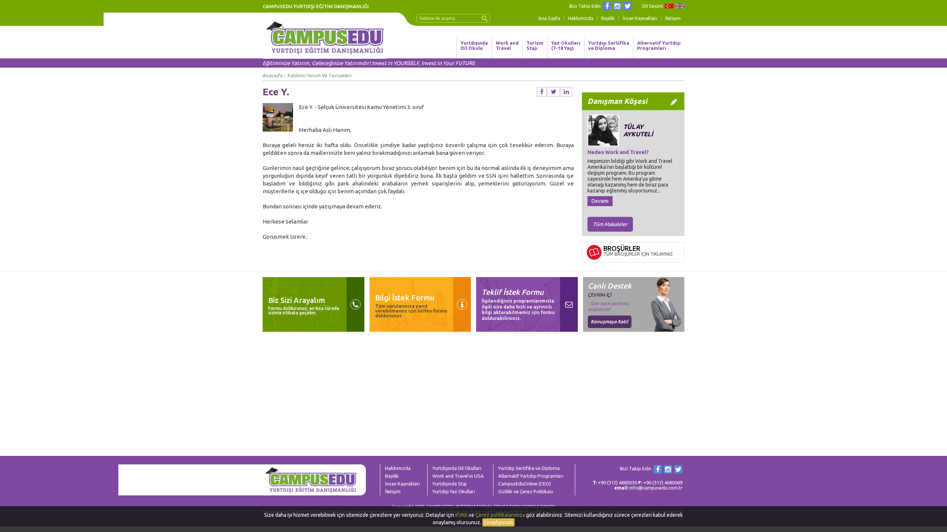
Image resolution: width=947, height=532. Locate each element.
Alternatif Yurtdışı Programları (659, 45)
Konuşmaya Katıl (609, 321)
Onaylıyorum (498, 522)
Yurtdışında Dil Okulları (456, 468)
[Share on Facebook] (542, 92)
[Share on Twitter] (553, 92)
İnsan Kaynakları (640, 18)
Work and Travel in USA (458, 475)
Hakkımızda (580, 18)
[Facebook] (607, 6)
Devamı (600, 201)
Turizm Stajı (534, 45)
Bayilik (608, 18)
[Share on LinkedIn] (566, 92)
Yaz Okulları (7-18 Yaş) (565, 45)
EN (679, 6)
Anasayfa (273, 75)
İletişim (673, 18)
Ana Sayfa (549, 18)
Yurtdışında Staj (449, 483)
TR (669, 6)
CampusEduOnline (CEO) (524, 483)
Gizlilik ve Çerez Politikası (525, 491)
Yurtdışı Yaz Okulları (453, 491)
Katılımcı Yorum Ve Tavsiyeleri (319, 75)
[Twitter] (627, 6)
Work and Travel (507, 45)
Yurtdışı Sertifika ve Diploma (608, 45)
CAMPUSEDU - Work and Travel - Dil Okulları (325, 38)
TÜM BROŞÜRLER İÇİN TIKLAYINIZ (638, 254)
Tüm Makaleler (610, 224)
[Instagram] (617, 6)
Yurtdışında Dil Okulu (474, 45)
